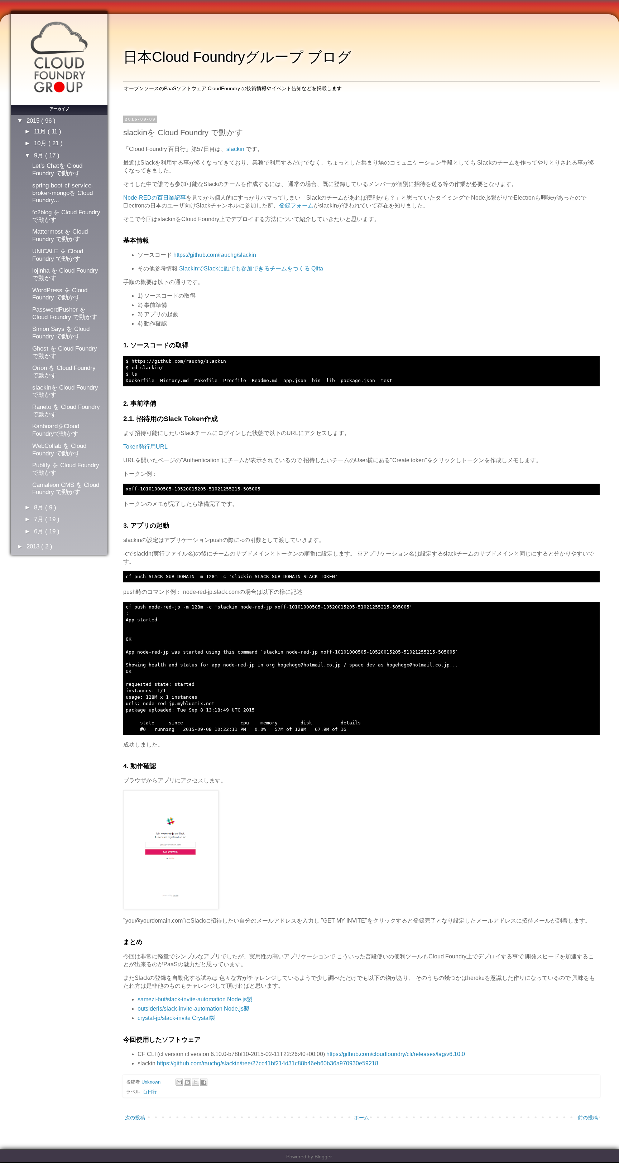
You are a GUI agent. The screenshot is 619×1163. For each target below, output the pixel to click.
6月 (39, 531)
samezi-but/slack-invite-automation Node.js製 (195, 999)
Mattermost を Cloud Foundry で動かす (60, 235)
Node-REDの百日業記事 (154, 198)
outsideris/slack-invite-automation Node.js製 (193, 1009)
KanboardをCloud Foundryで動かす (55, 429)
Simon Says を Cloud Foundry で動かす (61, 332)
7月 (39, 519)
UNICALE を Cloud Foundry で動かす (57, 255)
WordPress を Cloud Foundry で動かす (59, 294)
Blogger (323, 1156)
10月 (41, 143)
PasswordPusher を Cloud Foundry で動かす (64, 313)
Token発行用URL (145, 447)
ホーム (361, 1117)
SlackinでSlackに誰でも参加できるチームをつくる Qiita (251, 268)
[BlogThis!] (187, 1082)
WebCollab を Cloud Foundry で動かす (59, 449)
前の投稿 (588, 1117)
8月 (39, 507)
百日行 (150, 1091)
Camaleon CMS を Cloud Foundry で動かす (65, 488)
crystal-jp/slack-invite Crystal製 (177, 1018)
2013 (34, 546)
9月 (39, 155)
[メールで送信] (179, 1082)
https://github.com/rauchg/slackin (214, 255)
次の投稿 (135, 1117)
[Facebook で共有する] (203, 1082)
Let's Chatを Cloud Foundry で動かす (57, 169)
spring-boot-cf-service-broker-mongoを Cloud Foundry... (62, 193)
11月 (41, 131)
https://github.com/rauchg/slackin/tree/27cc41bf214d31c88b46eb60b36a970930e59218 (267, 1063)
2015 (34, 120)
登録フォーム (296, 205)
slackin (235, 149)
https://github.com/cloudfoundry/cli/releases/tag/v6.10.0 (395, 1054)
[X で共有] (195, 1082)
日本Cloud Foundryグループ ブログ (237, 57)
